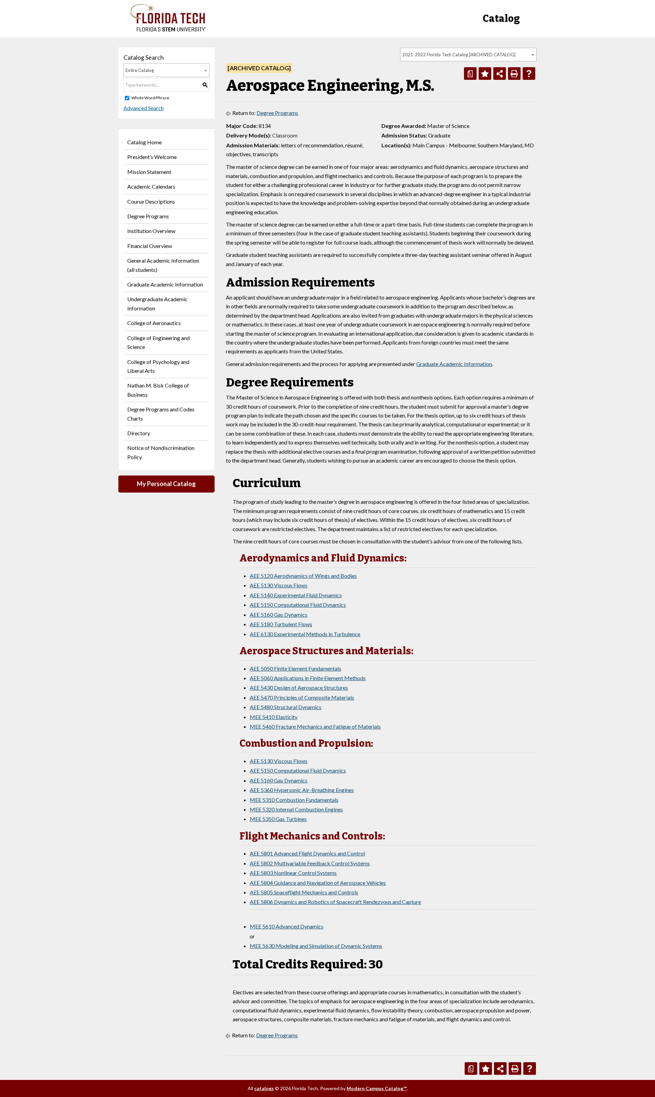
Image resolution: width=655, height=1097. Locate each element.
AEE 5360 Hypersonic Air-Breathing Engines (302, 790)
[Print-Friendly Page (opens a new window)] (514, 73)
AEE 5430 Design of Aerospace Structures (299, 687)
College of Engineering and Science (158, 342)
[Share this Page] (499, 73)
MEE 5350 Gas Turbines (278, 819)
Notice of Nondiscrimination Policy (160, 452)
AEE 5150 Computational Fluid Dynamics (298, 604)
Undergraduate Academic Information (157, 303)
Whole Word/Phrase (150, 97)
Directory (138, 433)
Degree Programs (148, 216)
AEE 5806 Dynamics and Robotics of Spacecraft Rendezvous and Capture (335, 901)
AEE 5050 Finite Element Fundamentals (295, 668)
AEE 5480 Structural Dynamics (285, 707)
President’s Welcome (152, 156)
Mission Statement (149, 172)
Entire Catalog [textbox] (140, 70)
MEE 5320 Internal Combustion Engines (296, 809)
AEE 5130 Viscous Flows (278, 585)
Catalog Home (144, 142)
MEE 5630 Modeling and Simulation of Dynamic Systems (316, 945)
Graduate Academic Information (165, 284)
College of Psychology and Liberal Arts (158, 366)
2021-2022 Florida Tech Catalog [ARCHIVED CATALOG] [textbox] (458, 54)
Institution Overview (151, 231)
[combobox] (468, 54)
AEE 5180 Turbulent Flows (281, 624)
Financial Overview (149, 246)
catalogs (264, 1088)
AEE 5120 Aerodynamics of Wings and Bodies (303, 575)
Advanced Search (143, 108)
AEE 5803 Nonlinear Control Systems (293, 872)
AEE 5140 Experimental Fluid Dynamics (296, 595)
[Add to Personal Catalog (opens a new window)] (485, 73)
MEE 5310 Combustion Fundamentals (294, 799)
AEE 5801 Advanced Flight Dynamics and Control (307, 853)
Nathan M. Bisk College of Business (158, 389)
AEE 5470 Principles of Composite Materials (302, 697)
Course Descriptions (151, 201)
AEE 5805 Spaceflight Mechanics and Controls (304, 892)
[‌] (168, 29)
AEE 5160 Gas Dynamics (278, 614)
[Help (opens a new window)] (529, 73)
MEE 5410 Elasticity (273, 717)
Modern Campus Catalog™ (377, 1088)
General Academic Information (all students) (163, 265)
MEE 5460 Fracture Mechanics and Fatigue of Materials (315, 726)
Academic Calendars (151, 186)
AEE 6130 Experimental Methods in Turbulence (305, 634)
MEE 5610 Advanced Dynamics (286, 926)
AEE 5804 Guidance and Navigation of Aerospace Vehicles (318, 882)
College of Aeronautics (154, 323)
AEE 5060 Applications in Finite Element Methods (308, 678)
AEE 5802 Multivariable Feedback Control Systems (310, 863)
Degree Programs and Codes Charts (160, 413)
